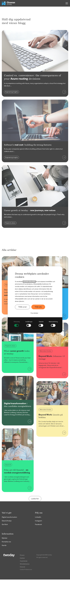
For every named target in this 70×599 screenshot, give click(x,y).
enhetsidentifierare (29, 281)
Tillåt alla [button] (38, 307)
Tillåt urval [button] (22, 307)
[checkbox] (17, 323)
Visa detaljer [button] (34, 313)
